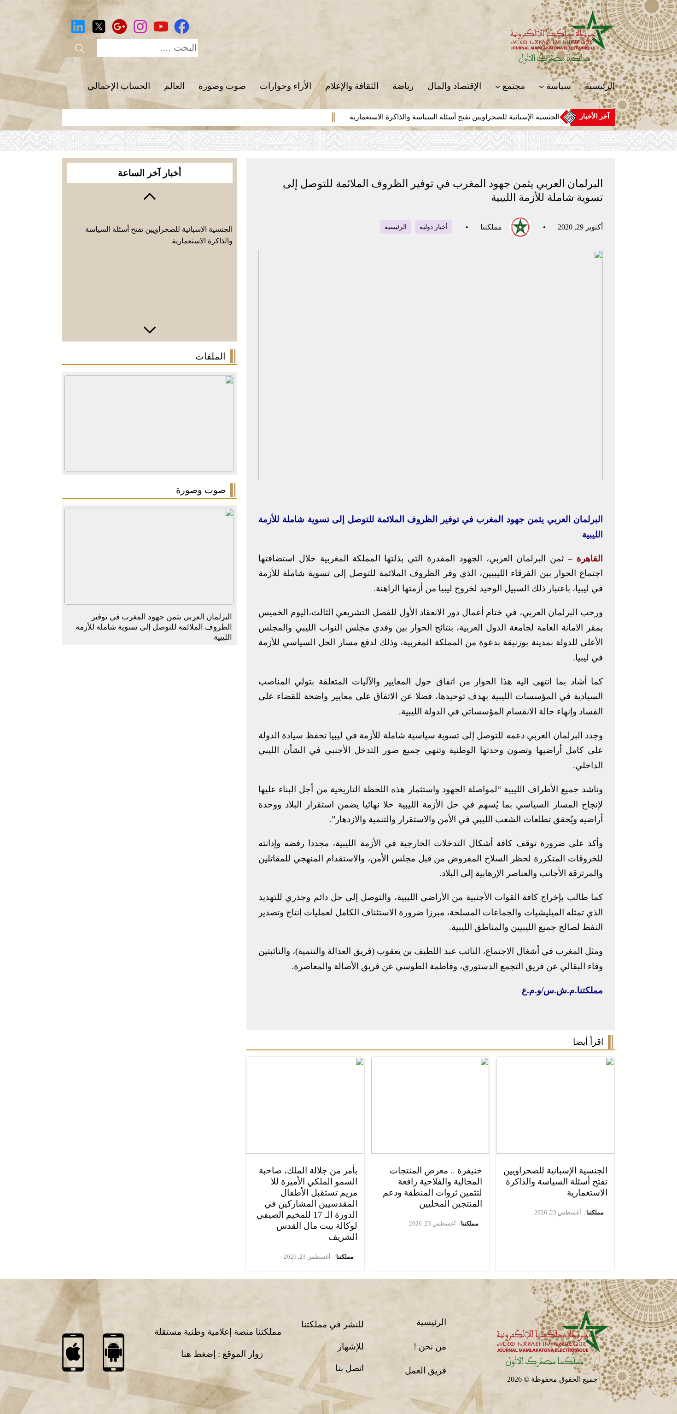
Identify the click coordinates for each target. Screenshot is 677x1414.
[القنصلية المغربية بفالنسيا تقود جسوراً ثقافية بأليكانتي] (149, 515)
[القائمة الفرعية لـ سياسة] (541, 86)
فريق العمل (425, 1370)
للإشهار (351, 1346)
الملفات (210, 356)
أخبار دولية (434, 227)
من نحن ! (430, 1346)
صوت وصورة (201, 490)
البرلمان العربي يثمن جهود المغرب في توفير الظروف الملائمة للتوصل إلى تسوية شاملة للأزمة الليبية (154, 627)
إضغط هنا (198, 1354)
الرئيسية (396, 227)
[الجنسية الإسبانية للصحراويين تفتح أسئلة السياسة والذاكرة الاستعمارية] (555, 1064)
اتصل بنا (349, 1368)
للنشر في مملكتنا (332, 1324)
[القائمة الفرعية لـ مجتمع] (497, 86)
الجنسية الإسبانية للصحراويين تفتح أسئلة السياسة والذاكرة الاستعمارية (455, 117)
